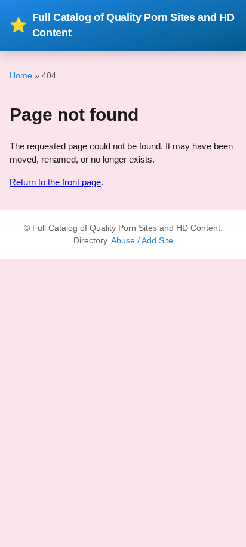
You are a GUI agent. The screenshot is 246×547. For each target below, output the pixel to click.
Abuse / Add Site (142, 240)
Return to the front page (55, 182)
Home (21, 75)
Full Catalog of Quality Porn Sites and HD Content (122, 25)
